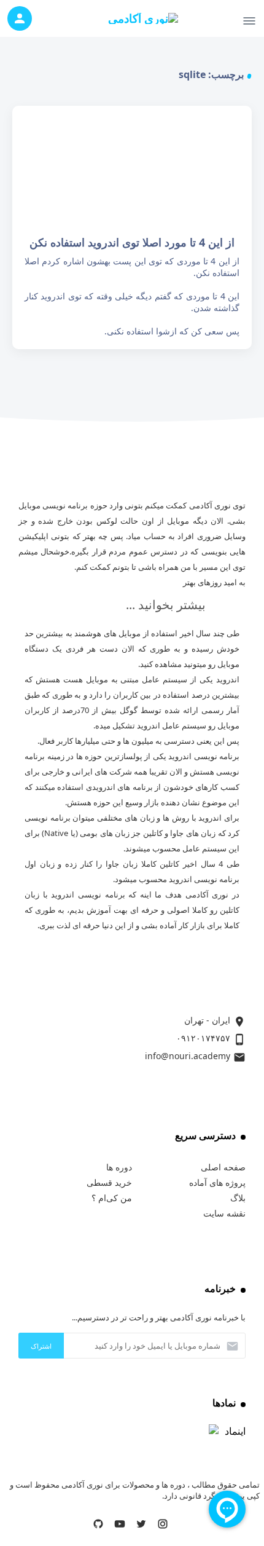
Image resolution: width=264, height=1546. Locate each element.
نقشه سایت (224, 1213)
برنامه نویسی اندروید (203, 756)
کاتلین (169, 863)
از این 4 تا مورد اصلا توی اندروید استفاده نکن (132, 227)
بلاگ (238, 1198)
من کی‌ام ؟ (111, 1198)
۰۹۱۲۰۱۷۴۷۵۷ (203, 1038)
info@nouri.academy (187, 1056)
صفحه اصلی (223, 1167)
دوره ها (119, 1167)
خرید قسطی (109, 1182)
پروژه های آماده (217, 1182)
